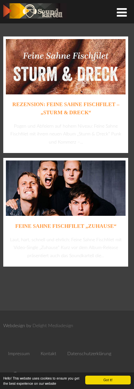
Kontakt (48, 354)
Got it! (108, 379)
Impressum (19, 354)
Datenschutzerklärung (89, 354)
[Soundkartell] (35, 20)
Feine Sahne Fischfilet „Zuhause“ (65, 226)
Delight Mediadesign (53, 326)
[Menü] (122, 13)
